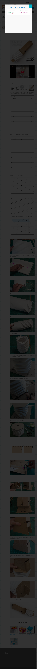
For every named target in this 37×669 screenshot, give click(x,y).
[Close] (30, 6)
